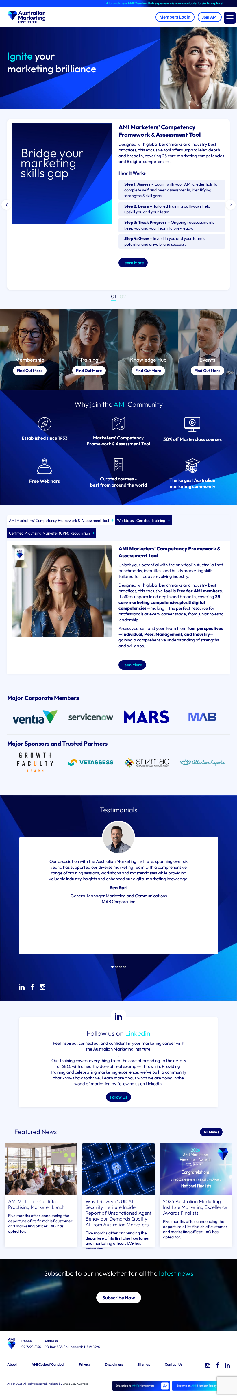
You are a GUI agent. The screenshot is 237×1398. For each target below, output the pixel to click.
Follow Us (118, 1097)
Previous (6, 205)
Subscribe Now (118, 1298)
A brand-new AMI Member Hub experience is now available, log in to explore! (135, 3)
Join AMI (210, 17)
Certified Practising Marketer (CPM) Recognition (49, 533)
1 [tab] (115, 296)
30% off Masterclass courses (192, 439)
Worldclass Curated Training (141, 520)
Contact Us (173, 1364)
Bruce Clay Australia (75, 1384)
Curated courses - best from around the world (118, 482)
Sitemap (143, 1364)
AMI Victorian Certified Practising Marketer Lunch (36, 1204)
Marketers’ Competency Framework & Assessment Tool (118, 441)
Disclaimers (114, 1364)
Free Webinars (44, 481)
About (12, 1364)
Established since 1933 (45, 438)
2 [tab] (124, 296)
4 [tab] (124, 967)
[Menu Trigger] (230, 18)
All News (211, 1132)
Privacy (84, 1364)
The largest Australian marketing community (192, 483)
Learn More (133, 262)
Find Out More (30, 370)
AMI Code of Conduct (48, 1364)
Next (231, 205)
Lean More (132, 664)
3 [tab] (120, 967)
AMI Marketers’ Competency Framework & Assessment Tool (59, 520)
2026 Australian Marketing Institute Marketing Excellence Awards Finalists (195, 1207)
